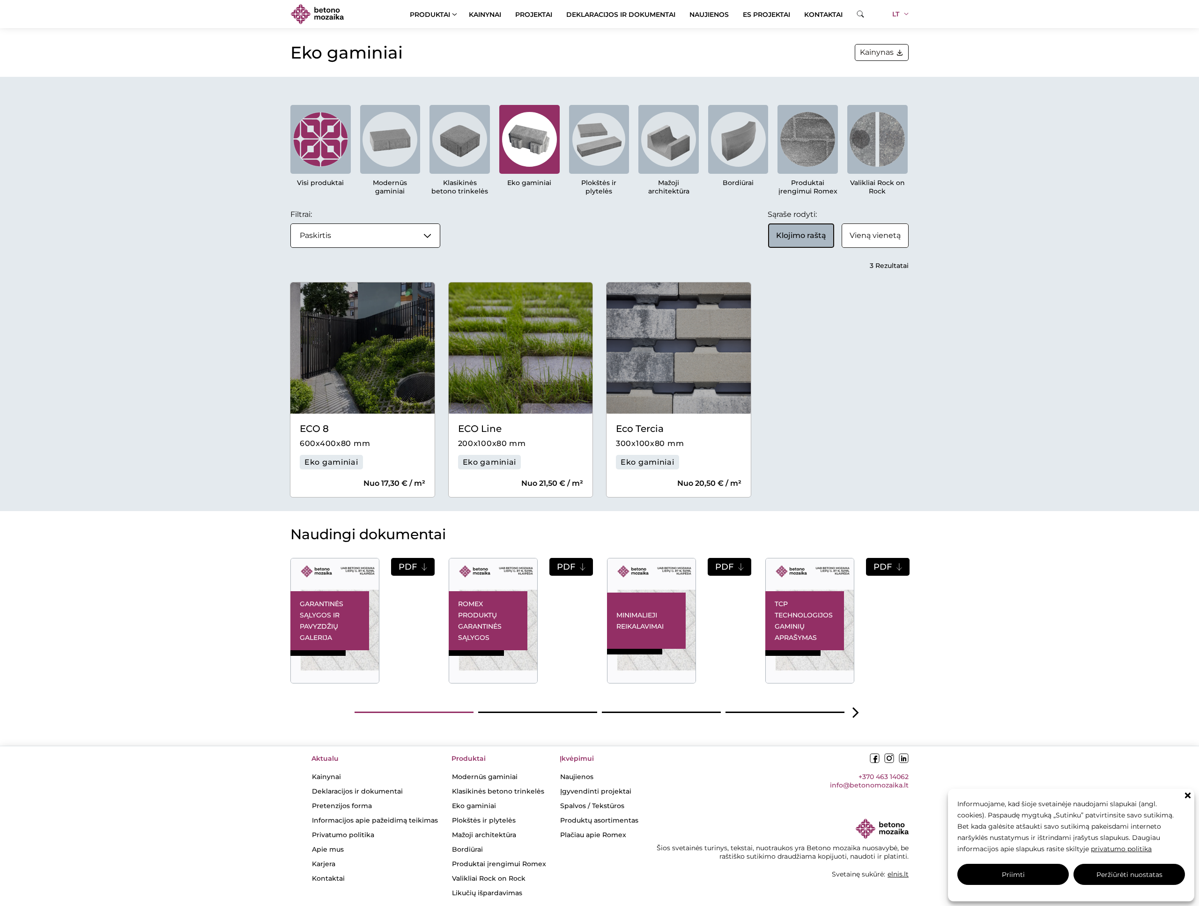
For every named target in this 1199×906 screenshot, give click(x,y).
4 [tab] (784, 712)
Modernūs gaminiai (390, 186)
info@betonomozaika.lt (869, 785)
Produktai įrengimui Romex (807, 186)
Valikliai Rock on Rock (877, 186)
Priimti (1013, 874)
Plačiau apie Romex (593, 835)
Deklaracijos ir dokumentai (620, 14)
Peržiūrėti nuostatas (1129, 874)
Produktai (430, 14)
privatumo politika (1121, 849)
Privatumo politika (343, 835)
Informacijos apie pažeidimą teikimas (375, 820)
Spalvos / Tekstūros (592, 806)
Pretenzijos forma (342, 806)
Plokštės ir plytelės (598, 186)
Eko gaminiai (529, 182)
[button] (1188, 795)
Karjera (323, 864)
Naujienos (709, 14)
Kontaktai (823, 14)
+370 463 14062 (884, 776)
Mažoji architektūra (668, 186)
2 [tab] (537, 712)
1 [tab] (414, 712)
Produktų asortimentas (599, 820)
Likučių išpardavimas (487, 893)
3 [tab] (661, 712)
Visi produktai (320, 182)
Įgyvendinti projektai (595, 791)
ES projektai (766, 14)
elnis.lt (898, 874)
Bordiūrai (738, 182)
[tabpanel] (362, 620)
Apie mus (328, 849)
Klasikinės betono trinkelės (459, 186)
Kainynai (485, 14)
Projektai (533, 14)
